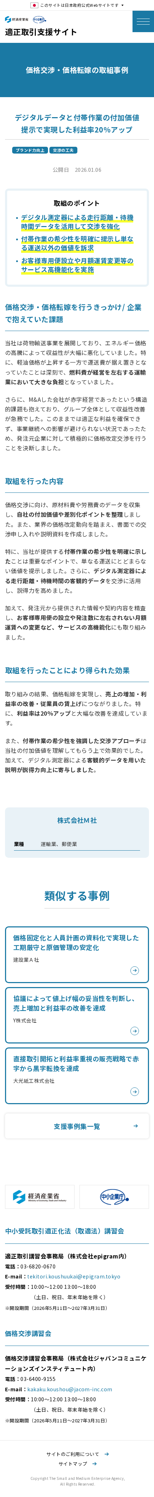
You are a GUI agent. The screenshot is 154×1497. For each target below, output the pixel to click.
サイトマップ (73, 1463)
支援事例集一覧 (77, 1126)
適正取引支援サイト (41, 31)
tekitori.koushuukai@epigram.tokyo (73, 1276)
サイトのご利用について (73, 1454)
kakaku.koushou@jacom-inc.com (69, 1389)
